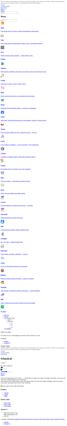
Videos (6, 394)
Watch (23, 419)
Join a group (7, 406)
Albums (6, 393)
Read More (4, 8)
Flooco (3, 9)
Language (3, 338)
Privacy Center (38, 419)
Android (16, 419)
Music (6, 396)
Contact (51, 419)
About (44, 419)
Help (47, 419)
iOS (20, 419)
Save (8, 346)
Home (12, 419)
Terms (27, 419)
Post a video (7, 404)
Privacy (32, 419)
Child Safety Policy (59, 419)
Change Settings (5, 6)
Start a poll (7, 403)
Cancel (3, 346)
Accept (3, 4)
